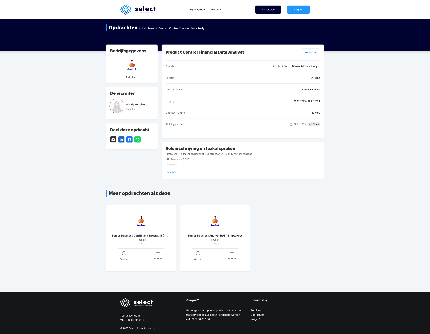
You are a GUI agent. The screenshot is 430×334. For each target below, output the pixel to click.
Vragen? (215, 9)
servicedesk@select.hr (205, 314)
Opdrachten (197, 9)
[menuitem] (197, 9)
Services (256, 310)
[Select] (138, 10)
